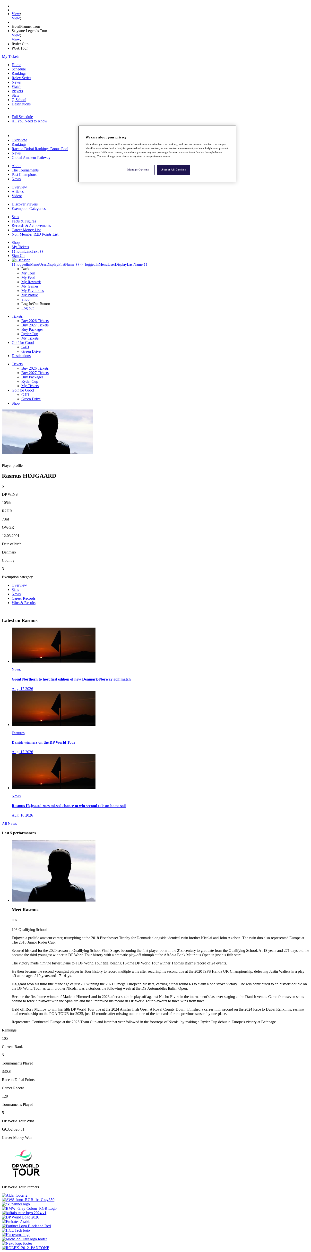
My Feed (28, 277)
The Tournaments (25, 170)
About (16, 166)
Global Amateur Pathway (31, 157)
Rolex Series (21, 78)
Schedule (19, 69)
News (16, 82)
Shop (25, 299)
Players (17, 91)
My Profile (29, 295)
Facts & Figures (24, 221)
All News (9, 823)
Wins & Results (23, 603)
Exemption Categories (29, 208)
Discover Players (25, 204)
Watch (16, 87)
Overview (19, 140)
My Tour (28, 273)
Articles (18, 191)
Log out (27, 308)
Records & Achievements (31, 225)
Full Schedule (22, 117)
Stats (15, 95)
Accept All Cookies (173, 169)
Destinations (21, 104)
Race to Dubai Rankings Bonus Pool (40, 149)
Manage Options (138, 169)
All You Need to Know (29, 121)
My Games (29, 286)
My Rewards (31, 282)
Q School (19, 100)
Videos (17, 196)
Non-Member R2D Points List (35, 234)
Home (16, 65)
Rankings (19, 73)
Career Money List (26, 230)
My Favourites (32, 291)
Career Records (23, 598)
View (16, 14)
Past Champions (24, 174)
